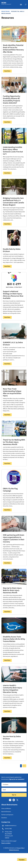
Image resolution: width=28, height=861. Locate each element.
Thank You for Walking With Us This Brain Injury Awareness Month (14, 442)
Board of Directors (6, 812)
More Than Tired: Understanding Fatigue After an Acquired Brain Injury (12, 392)
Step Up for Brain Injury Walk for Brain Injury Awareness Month (12, 590)
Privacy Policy (20, 848)
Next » (24, 765)
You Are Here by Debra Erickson (12, 737)
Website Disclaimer (14, 850)
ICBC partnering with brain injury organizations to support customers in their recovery (13, 538)
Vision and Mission (6, 808)
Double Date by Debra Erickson (11, 250)
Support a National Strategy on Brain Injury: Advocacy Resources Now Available (13, 295)
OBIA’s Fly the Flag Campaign (10, 489)
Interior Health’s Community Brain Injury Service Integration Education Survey (12, 689)
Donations (4, 818)
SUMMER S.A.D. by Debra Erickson (13, 343)
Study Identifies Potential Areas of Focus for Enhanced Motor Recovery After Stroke (13, 48)
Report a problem (6, 843)
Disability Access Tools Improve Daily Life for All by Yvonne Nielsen (14, 639)
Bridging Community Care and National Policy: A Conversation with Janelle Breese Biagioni (13, 201)
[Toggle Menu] (21, 4)
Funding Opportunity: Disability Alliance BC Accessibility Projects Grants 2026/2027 (11, 99)
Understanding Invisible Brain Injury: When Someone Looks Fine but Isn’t (13, 150)
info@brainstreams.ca (10, 825)
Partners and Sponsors (7, 815)
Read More (7, 71)
